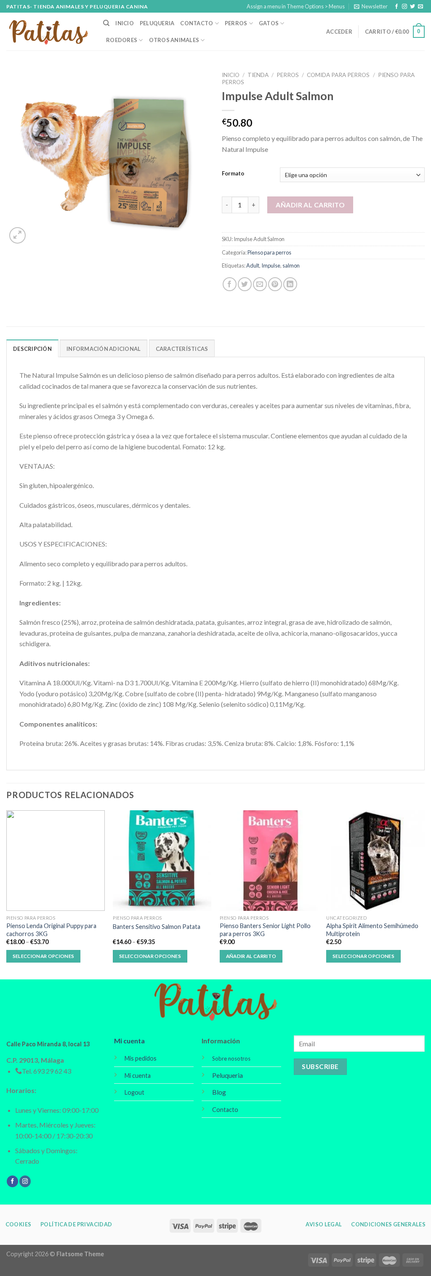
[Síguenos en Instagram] (404, 7)
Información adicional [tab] (104, 348)
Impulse (270, 265)
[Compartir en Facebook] (230, 284)
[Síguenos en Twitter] (412, 7)
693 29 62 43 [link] (52, 1071)
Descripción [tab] (32, 348)
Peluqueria (157, 23)
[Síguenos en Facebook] (396, 7)
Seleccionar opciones (43, 956)
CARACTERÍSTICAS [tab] (182, 348)
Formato (233, 174)
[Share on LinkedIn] (290, 284)
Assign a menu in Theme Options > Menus (296, 6)
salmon (291, 265)
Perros (236, 23)
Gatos (269, 23)
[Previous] (6, 893)
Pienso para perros (269, 252)
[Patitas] (48, 32)
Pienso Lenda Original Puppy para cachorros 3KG (51, 929)
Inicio (124, 23)
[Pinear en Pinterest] (275, 284)
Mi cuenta (129, 1041)
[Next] (424, 893)
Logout (134, 1092)
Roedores (121, 40)
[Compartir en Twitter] (245, 284)
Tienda (258, 75)
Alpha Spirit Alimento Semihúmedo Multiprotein (372, 929)
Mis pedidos (141, 1058)
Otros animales (174, 40)
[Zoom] (17, 235)
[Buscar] (106, 23)
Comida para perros (338, 75)
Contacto (196, 23)
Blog (219, 1092)
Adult (252, 265)
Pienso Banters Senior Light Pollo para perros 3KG (265, 929)
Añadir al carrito (310, 205)
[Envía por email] (260, 284)
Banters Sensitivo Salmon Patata (156, 926)
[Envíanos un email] (420, 7)
